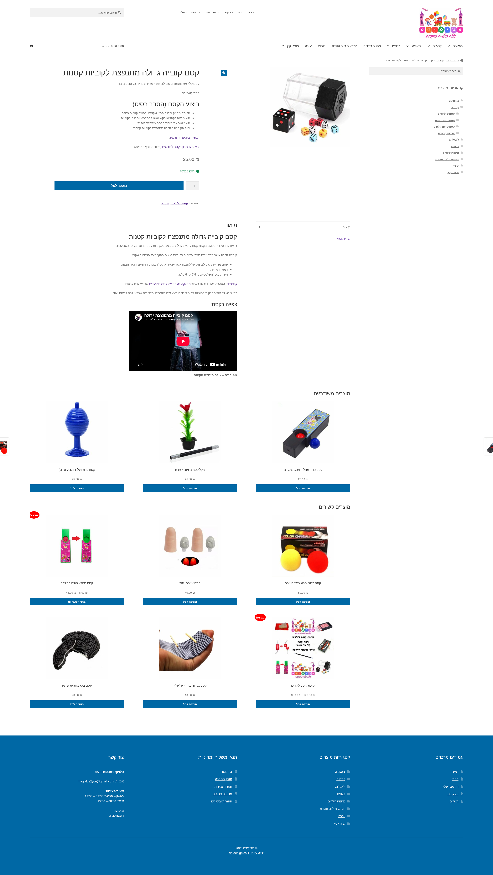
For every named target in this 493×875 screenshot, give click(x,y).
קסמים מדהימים (445, 120)
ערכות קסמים (446, 133)
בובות (322, 46)
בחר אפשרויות (77, 601)
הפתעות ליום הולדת (344, 46)
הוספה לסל (119, 185)
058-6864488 (104, 772)
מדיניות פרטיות (222, 793)
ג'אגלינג (417, 46)
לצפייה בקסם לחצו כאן (184, 137)
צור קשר (228, 12)
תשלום (183, 12)
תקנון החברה (223, 779)
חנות (240, 12)
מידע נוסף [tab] (343, 238)
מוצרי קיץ (293, 46)
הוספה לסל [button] (303, 488)
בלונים (396, 46)
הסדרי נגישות (223, 786)
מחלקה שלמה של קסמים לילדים (170, 284)
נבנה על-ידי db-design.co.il (246, 853)
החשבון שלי (212, 12)
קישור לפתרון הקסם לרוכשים (180, 147)
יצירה (308, 46)
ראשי (251, 12)
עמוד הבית (452, 60)
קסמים (437, 46)
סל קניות (196, 12)
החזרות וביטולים (221, 801)
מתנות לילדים (372, 46)
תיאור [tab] (346, 227)
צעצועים (458, 46)
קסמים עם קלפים (444, 126)
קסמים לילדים (179, 203)
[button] (224, 73)
